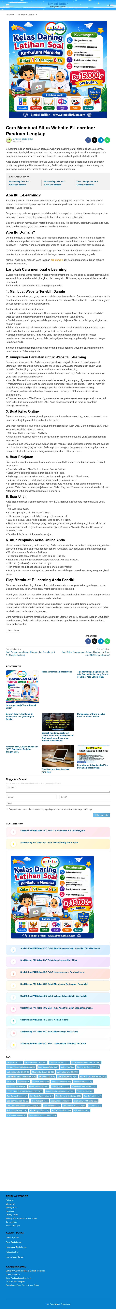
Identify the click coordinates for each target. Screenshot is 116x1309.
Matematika (67, 1067)
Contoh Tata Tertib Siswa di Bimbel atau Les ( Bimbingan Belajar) (20, 716)
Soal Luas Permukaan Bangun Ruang (24, 1105)
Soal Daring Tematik (61, 1101)
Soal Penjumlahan (61, 1110)
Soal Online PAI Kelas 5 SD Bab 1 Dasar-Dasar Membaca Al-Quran (53, 1043)
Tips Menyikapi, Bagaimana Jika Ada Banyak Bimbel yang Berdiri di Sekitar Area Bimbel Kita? (92, 674)
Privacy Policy (12, 1214)
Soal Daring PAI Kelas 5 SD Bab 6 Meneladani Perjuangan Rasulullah (54, 984)
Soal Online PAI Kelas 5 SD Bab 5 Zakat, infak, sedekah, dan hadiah (53, 996)
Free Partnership (13, 1274)
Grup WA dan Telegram (15, 1281)
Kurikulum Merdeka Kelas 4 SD (21, 1067)
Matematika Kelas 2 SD (88, 1067)
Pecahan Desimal (83, 1081)
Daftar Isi (9, 1200)
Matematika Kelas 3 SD (18, 1072)
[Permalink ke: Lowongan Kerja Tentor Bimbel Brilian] (22, 686)
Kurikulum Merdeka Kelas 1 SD (86, 1062)
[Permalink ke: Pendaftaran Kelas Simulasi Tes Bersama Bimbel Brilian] (93, 754)
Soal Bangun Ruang (17, 1096)
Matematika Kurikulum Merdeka (21, 1076)
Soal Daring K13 (92, 1096)
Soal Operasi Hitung (17, 1110)
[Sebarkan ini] (88, 140)
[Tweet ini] (94, 140)
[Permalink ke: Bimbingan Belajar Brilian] (9, 139)
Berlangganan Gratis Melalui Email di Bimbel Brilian (91, 715)
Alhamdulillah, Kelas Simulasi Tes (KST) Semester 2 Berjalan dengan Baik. (22, 749)
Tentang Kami (11, 1221)
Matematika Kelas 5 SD (43, 1072)
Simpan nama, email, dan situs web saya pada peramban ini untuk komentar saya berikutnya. (51, 809)
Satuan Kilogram (85, 1091)
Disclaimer (10, 1203)
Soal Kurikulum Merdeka (86, 1101)
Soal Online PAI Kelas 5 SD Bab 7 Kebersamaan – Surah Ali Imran (52, 972)
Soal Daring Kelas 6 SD (18, 1101)
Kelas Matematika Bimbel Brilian (57, 671)
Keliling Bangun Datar (36, 1062)
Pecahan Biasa (40, 1081)
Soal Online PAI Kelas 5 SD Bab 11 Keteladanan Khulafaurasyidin (52, 830)
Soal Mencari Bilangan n (74, 1105)
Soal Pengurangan (39, 1110)
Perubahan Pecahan (16, 1086)
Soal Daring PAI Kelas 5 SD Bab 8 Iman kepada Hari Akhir (48, 960)
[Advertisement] (58, 1154)
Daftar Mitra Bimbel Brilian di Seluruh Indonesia (25, 1270)
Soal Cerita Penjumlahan (41, 1096)
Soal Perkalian (82, 1110)
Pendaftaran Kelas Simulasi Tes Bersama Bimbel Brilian (92, 766)
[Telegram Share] (101, 140)
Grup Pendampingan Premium (18, 1278)
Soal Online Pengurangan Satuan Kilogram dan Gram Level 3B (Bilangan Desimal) (86, 652)
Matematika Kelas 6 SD (67, 1072)
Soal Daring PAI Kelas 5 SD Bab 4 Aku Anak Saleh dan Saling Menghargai (56, 1007)
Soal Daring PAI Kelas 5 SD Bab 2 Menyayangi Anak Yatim (49, 1031)
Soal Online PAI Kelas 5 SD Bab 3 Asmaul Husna (44, 1019)
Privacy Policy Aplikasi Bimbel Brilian (21, 1218)
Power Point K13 (60, 1086)
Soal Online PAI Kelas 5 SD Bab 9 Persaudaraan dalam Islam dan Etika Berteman (60, 948)
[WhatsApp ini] (107, 140)
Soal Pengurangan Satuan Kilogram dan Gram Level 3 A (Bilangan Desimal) (30, 652)
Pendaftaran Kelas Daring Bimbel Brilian (22, 1285)
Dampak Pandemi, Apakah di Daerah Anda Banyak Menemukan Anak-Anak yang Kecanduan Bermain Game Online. (58, 736)
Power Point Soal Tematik (84, 1086)
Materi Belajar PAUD (67, 1076)
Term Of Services (13, 1225)
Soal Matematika (52, 1105)
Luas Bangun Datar (48, 1067)
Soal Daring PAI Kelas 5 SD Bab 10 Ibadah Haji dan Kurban (49, 842)
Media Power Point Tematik (93, 1076)
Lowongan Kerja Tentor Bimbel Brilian (21, 706)
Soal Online (94, 1105)
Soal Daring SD (40, 1101)
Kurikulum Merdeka (59, 1062)
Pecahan (23, 1081)
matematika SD (47, 1076)
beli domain (57, 259)
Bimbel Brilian (58, 3)
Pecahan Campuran (61, 1081)
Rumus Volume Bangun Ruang (60, 1091)
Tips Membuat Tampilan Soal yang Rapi (55, 770)
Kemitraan (10, 1211)
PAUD (11, 1081)
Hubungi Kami (11, 1207)
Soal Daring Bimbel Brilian (68, 1096)
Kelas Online (13, 630)
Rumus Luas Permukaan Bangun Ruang (25, 1091)
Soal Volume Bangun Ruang (42, 1115)
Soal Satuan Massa (16, 1115)
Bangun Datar (14, 1062)
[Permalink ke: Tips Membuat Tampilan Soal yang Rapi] (58, 756)
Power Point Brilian (39, 1086)
